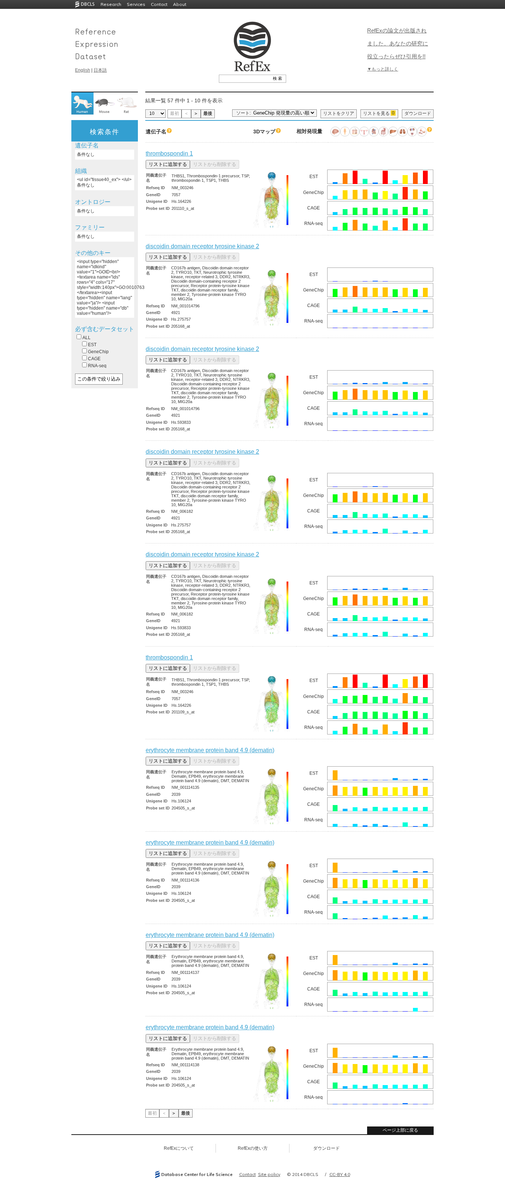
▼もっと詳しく (382, 69)
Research (111, 4)
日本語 (100, 70)
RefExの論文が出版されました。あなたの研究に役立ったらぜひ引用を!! (397, 43)
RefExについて (179, 1148)
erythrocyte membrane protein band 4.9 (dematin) (210, 750)
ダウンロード (417, 113)
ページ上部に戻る (400, 1130)
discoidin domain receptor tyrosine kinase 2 (202, 246)
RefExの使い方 (253, 1148)
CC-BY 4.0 (339, 1174)
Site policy (269, 1174)
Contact (159, 4)
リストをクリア (338, 113)
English (82, 70)
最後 (207, 113)
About (179, 4)
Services (136, 4)
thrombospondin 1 (169, 153)
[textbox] (244, 78)
